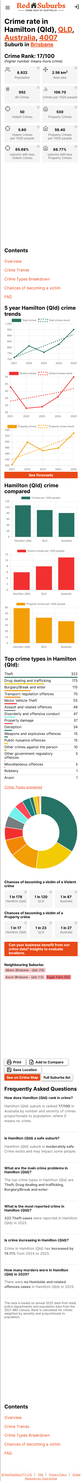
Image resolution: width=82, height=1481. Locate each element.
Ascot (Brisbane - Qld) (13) (24, 977)
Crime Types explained (23, 787)
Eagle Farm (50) (58, 977)
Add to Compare (49, 1062)
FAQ (8, 296)
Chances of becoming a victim (32, 288)
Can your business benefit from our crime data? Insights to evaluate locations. (39, 949)
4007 (48, 37)
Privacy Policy (58, 1474)
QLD (65, 29)
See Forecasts (41, 475)
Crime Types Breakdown (27, 279)
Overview (13, 261)
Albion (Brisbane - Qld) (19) (24, 970)
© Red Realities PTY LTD (17, 1474)
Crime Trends (16, 270)
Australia (20, 37)
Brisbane (42, 44)
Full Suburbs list (57, 1077)
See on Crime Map (22, 1077)
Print (17, 1062)
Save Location (25, 1070)
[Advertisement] (41, 206)
